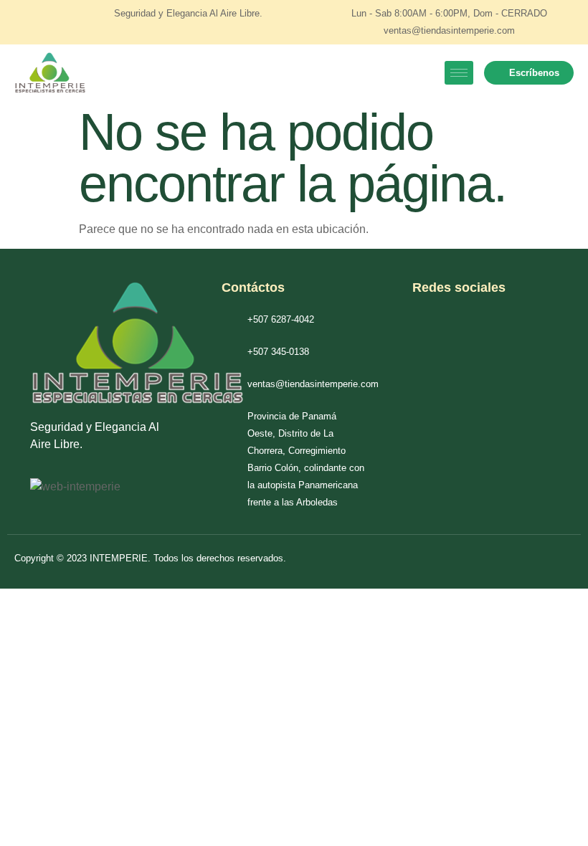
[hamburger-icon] (459, 73)
